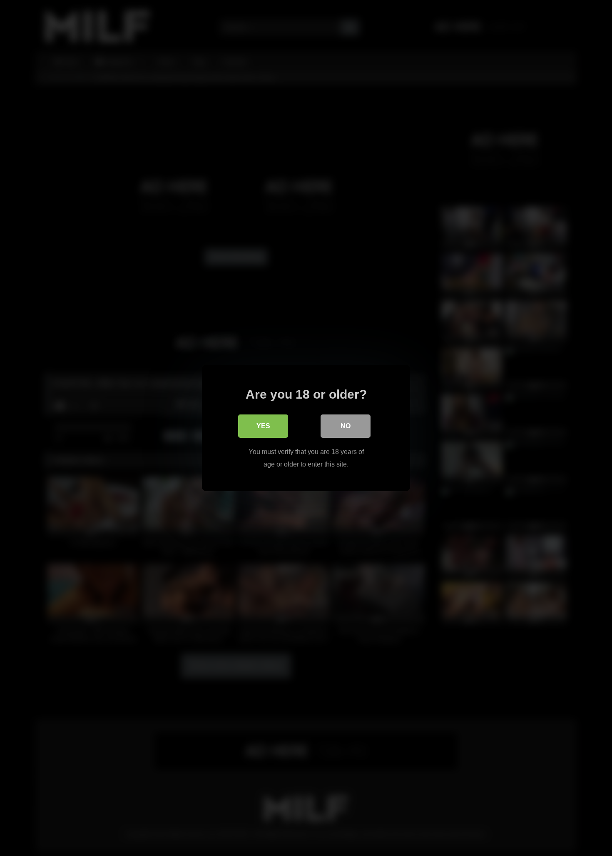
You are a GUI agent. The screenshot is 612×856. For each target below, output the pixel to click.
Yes (263, 425)
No (346, 425)
